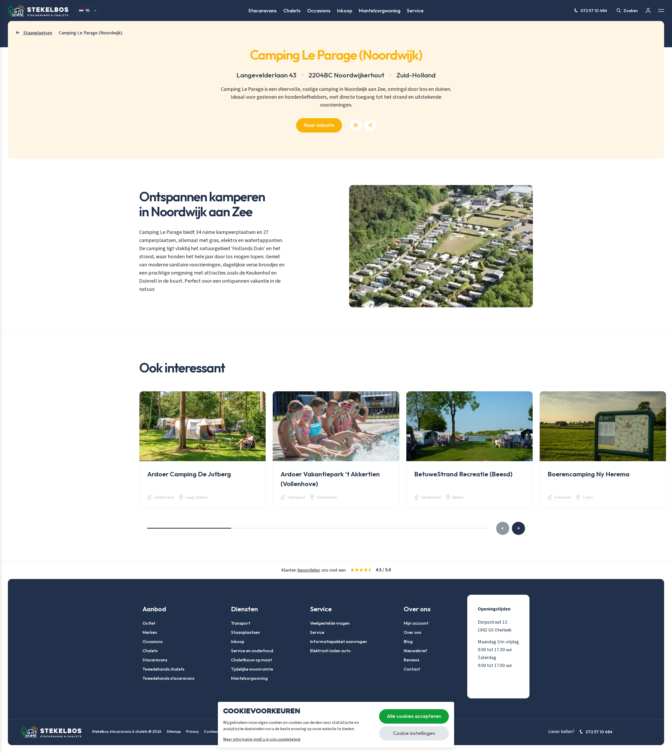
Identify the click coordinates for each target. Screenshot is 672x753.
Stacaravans (262, 10)
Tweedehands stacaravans (168, 678)
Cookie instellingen (414, 733)
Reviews (411, 659)
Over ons (412, 632)
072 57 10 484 (593, 10)
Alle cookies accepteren (414, 716)
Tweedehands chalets (163, 669)
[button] (518, 528)
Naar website (319, 125)
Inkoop (344, 10)
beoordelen (309, 570)
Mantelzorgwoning (379, 10)
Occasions (318, 10)
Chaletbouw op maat (251, 659)
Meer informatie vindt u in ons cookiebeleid (261, 739)
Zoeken (630, 10)
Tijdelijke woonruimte (252, 669)
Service (415, 10)
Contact (412, 669)
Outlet (149, 623)
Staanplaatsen (245, 632)
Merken (150, 632)
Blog (408, 641)
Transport (240, 623)
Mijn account (416, 623)
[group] (202, 450)
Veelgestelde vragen (330, 623)
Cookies (211, 731)
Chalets (292, 10)
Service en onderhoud (252, 650)
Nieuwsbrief (415, 650)
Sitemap (174, 731)
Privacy (192, 731)
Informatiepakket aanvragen (338, 641)
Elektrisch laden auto (330, 650)
